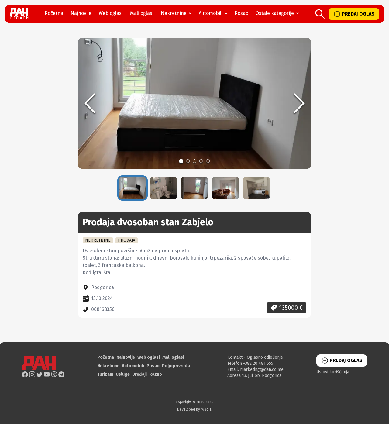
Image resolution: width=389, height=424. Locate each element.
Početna (54, 13)
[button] (194, 103)
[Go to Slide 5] (208, 161)
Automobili (210, 13)
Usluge (123, 374)
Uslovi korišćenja (332, 371)
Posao (241, 13)
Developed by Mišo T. (194, 409)
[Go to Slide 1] (181, 161)
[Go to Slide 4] (201, 161)
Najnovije (81, 13)
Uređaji (139, 374)
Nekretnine (174, 13)
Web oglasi (111, 13)
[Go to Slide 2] (188, 161)
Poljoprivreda (176, 365)
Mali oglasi (141, 13)
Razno (155, 374)
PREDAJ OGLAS (358, 14)
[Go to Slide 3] (194, 161)
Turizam (105, 374)
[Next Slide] (299, 103)
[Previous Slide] (90, 103)
